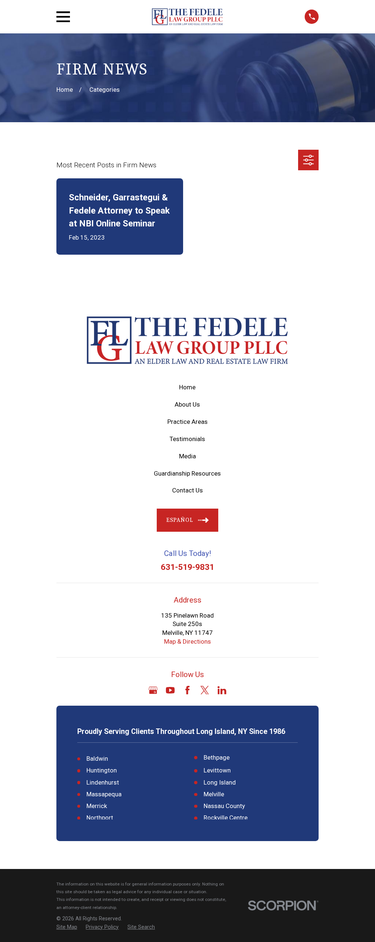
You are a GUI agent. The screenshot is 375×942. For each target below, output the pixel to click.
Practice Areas (187, 421)
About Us (187, 404)
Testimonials (187, 439)
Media (187, 456)
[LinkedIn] (222, 690)
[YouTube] (170, 690)
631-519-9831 (187, 567)
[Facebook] (187, 690)
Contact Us (187, 490)
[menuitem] (66, 927)
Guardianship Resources (187, 473)
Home (187, 387)
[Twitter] (204, 690)
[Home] (187, 16)
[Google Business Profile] (153, 690)
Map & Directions (187, 641)
